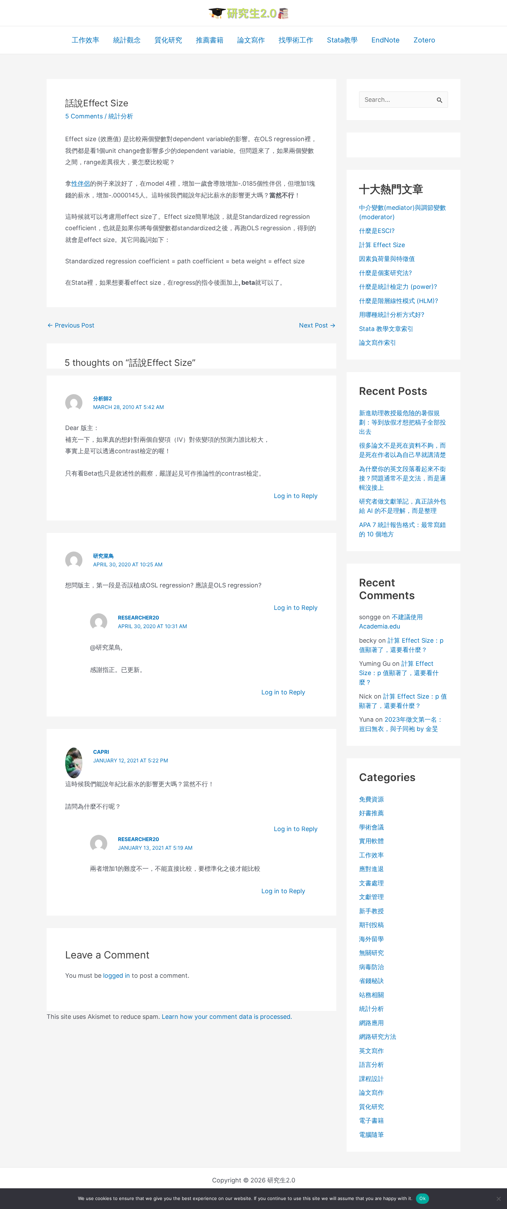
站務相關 (371, 994)
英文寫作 (371, 1050)
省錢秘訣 (371, 980)
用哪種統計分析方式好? (391, 314)
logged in (116, 975)
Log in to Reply (296, 495)
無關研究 (371, 952)
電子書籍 (371, 1120)
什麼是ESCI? (377, 230)
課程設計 (371, 1078)
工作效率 (371, 855)
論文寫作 (371, 1092)
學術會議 (371, 827)
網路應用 (371, 1022)
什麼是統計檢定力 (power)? (398, 286)
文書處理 (371, 883)
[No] (498, 1198)
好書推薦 (371, 813)
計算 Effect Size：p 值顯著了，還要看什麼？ (399, 673)
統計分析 (120, 116)
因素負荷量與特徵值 (387, 258)
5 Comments (84, 116)
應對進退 (371, 868)
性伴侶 (80, 183)
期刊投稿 (371, 924)
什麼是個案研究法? (385, 272)
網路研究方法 (377, 1036)
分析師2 (102, 398)
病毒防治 (371, 967)
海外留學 (371, 939)
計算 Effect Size (382, 244)
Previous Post (71, 325)
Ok (422, 1198)
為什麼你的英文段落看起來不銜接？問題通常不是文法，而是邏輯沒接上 (402, 478)
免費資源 (371, 799)
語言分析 (371, 1064)
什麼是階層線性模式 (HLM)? (398, 300)
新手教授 (371, 911)
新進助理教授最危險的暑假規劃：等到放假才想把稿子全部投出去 (402, 422)
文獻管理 (371, 896)
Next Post (317, 325)
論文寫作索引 (377, 342)
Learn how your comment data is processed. (227, 1016)
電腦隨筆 (371, 1134)
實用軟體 (371, 841)
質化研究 (371, 1106)
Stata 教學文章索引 (386, 328)
